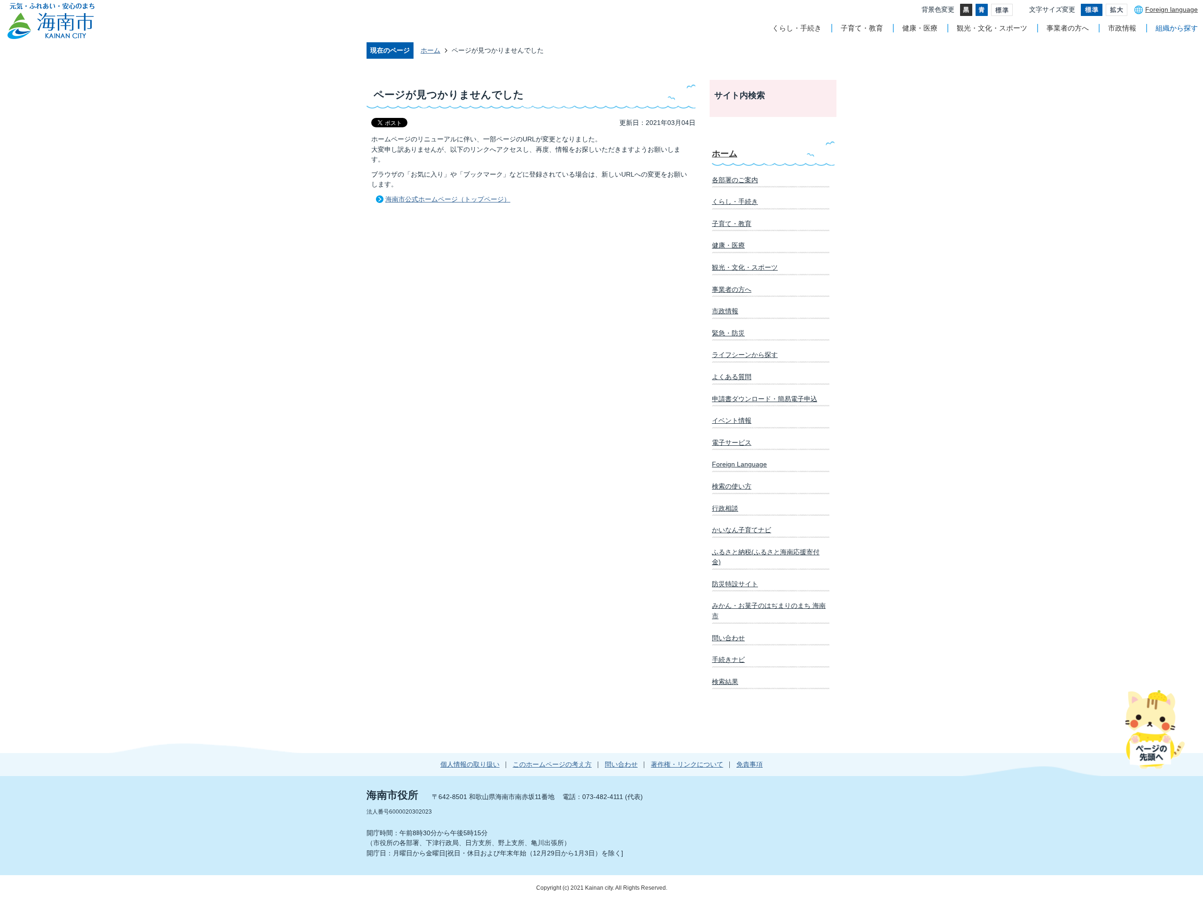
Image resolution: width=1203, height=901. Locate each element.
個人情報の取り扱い (470, 764)
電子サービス (731, 442)
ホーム (430, 50)
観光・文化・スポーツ (992, 28)
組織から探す (1177, 28)
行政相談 (725, 508)
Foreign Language (739, 464)
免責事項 (749, 764)
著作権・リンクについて (687, 764)
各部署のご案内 (735, 180)
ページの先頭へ (1155, 729)
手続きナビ (728, 659)
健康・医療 (919, 28)
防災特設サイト (735, 584)
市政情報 (1122, 28)
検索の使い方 (731, 486)
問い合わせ (728, 638)
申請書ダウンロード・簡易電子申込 (764, 399)
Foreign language (1171, 9)
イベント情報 (731, 420)
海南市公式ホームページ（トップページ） (447, 199)
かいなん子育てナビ (741, 530)
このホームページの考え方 (552, 764)
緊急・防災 (728, 333)
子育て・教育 (862, 28)
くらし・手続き (796, 28)
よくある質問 (731, 377)
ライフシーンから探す (745, 354)
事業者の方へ (1068, 28)
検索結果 (725, 681)
